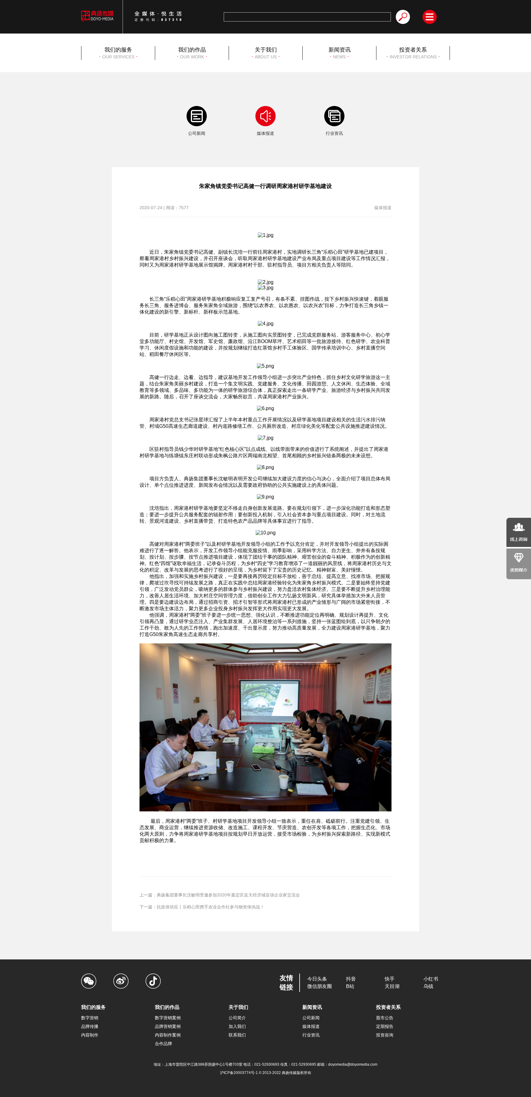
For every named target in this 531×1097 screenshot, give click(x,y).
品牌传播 (89, 1026)
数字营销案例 (168, 1017)
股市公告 (384, 1017)
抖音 (351, 979)
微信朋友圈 (319, 986)
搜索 (403, 17)
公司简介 (237, 1017)
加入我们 (237, 1026)
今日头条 (317, 979)
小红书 (430, 979)
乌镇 (428, 986)
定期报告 (384, 1026)
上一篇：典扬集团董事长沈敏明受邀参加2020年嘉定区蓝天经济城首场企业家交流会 (220, 894)
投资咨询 (384, 1035)
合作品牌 (163, 1043)
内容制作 (89, 1035)
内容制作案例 (168, 1035)
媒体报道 (311, 1026)
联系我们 (237, 1035)
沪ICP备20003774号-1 (239, 1073)
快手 (390, 979)
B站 (350, 986)
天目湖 (392, 986)
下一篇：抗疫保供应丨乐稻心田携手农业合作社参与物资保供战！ (202, 906)
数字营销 (89, 1017)
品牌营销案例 (168, 1026)
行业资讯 (311, 1035)
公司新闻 (311, 1017)
